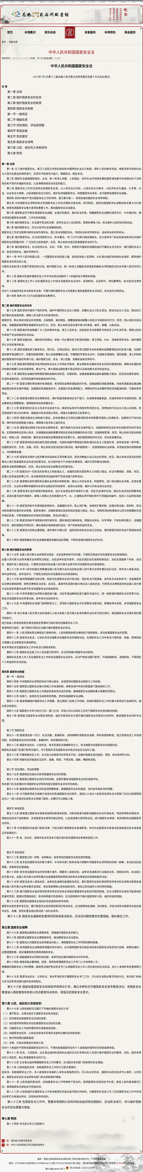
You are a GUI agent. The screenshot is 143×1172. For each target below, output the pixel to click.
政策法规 (13, 42)
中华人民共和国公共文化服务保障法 (27, 1145)
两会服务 (130, 32)
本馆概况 (30, 32)
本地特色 (110, 32)
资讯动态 (50, 32)
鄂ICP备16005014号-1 (55, 1169)
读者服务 (90, 32)
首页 (10, 32)
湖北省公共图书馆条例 (21, 1141)
